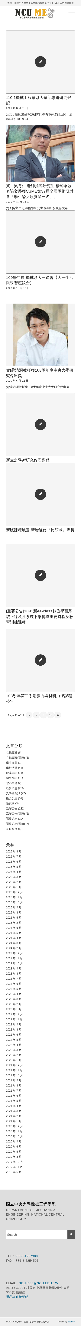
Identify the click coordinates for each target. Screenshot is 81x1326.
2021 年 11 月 (14, 1070)
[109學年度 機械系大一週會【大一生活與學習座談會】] (40, 242)
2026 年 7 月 (13, 856)
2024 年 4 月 (13, 938)
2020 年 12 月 (14, 1126)
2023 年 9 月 (13, 968)
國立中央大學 (21, 3)
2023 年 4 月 (13, 993)
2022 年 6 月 (13, 1034)
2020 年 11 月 (14, 1131)
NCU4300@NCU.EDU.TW (38, 1283)
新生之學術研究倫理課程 (28, 460)
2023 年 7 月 (13, 978)
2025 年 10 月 (14, 902)
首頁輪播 (11, 828)
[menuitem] (70, 13)
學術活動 (11, 767)
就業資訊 (11, 772)
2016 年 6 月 (13, 1172)
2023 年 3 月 (13, 999)
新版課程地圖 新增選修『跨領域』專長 (40, 530)
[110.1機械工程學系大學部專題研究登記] (40, 62)
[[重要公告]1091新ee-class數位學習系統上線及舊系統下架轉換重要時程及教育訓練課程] (40, 575)
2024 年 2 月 (13, 948)
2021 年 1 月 (13, 1121)
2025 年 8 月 (13, 912)
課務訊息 (11, 818)
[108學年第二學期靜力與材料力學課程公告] (40, 660)
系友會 (10, 803)
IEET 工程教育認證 (64, 3)
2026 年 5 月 (13, 866)
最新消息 (11, 788)
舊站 (9, 3)
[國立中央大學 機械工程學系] (33, 13)
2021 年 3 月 (13, 1111)
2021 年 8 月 (13, 1085)
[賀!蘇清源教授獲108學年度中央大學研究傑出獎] (40, 335)
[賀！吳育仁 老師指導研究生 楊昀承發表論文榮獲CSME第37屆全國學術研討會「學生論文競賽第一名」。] (40, 153)
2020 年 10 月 (14, 1136)
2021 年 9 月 (13, 1080)
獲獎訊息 (11, 798)
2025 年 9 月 (13, 907)
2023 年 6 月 (13, 983)
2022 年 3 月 (13, 1049)
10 (50, 714)
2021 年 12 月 (14, 1065)
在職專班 (11, 752)
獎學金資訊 (13, 793)
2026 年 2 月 (13, 882)
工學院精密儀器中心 (41, 3)
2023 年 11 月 (14, 958)
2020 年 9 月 (13, 1141)
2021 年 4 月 (13, 1105)
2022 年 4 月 (13, 1044)
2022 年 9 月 (13, 1024)
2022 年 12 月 (14, 1014)
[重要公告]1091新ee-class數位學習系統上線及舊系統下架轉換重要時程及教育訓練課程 (39, 616)
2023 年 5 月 (13, 988)
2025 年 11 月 (14, 897)
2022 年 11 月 (14, 1019)
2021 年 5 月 (13, 1100)
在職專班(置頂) (15, 757)
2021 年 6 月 (13, 1095)
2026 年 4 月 (13, 871)
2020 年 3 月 (13, 1156)
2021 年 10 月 (14, 1075)
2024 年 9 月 (13, 927)
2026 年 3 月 (13, 876)
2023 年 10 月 (14, 963)
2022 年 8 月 (13, 1029)
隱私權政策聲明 (17, 1296)
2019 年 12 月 (14, 1161)
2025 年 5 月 (13, 917)
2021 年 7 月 (13, 1090)
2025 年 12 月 (14, 892)
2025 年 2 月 (13, 922)
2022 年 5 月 (13, 1039)
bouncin (71, 1322)
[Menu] (70, 13)
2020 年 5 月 (13, 1151)
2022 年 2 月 (13, 1055)
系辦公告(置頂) (15, 813)
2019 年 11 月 (14, 1166)
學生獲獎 (11, 762)
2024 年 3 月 (13, 943)
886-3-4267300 (26, 1256)
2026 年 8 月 (13, 851)
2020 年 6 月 (13, 1146)
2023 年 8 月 (13, 973)
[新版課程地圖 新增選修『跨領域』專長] (40, 494)
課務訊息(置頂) (15, 823)
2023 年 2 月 (13, 1004)
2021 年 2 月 (13, 1116)
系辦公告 (11, 808)
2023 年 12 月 (14, 953)
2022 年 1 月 (13, 1060)
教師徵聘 (11, 783)
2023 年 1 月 (13, 1009)
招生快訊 (11, 778)
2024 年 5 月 (13, 932)
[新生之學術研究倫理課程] (40, 424)
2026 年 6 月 (13, 861)
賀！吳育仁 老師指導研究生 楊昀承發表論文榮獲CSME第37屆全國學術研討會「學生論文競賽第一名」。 (39, 191)
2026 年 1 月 (13, 887)
